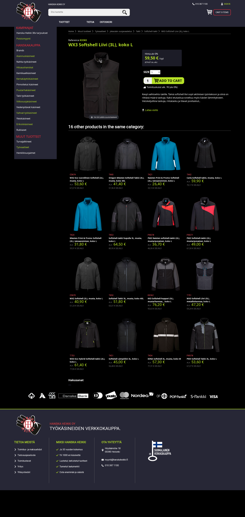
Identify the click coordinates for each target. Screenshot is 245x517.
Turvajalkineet (23, 141)
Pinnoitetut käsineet (27, 84)
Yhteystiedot (24, 472)
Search (125, 12)
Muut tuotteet (28, 136)
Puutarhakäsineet (26, 90)
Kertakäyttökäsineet (27, 78)
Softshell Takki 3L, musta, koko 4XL (126, 298)
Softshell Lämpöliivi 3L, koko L (124, 358)
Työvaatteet (22, 147)
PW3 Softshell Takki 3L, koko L (202, 358)
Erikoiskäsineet (24, 124)
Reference (73, 40)
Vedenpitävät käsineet (28, 107)
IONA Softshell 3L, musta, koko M (164, 358)
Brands (20, 50)
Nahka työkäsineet (26, 61)
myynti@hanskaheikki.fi (116, 459)
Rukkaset (21, 129)
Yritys (20, 466)
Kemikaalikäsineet (26, 73)
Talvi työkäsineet (25, 95)
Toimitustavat (24, 461)
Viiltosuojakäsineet (26, 101)
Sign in (227, 4)
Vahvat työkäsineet (26, 112)
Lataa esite (151, 110)
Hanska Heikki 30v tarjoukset (32, 32)
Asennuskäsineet (25, 56)
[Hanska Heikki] (29, 21)
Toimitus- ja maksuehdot (30, 449)
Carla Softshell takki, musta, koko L (204, 177)
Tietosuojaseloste (27, 455)
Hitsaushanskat (24, 67)
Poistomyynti (23, 38)
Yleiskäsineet (23, 118)
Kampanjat (24, 28)
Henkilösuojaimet (25, 152)
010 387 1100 (201, 4)
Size (146, 72)
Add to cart (170, 80)
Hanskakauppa (28, 45)
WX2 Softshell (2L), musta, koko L (86, 298)
